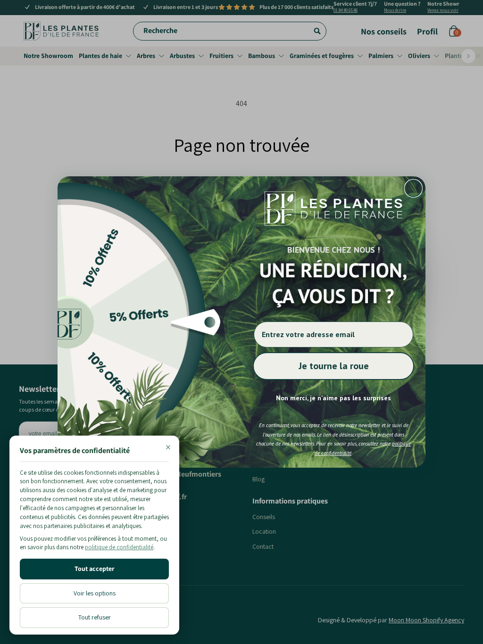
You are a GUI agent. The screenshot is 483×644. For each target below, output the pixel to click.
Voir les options (95, 593)
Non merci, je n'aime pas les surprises (333, 398)
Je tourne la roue (334, 366)
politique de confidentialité (119, 547)
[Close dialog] (413, 188)
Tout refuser (94, 617)
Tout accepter (94, 568)
